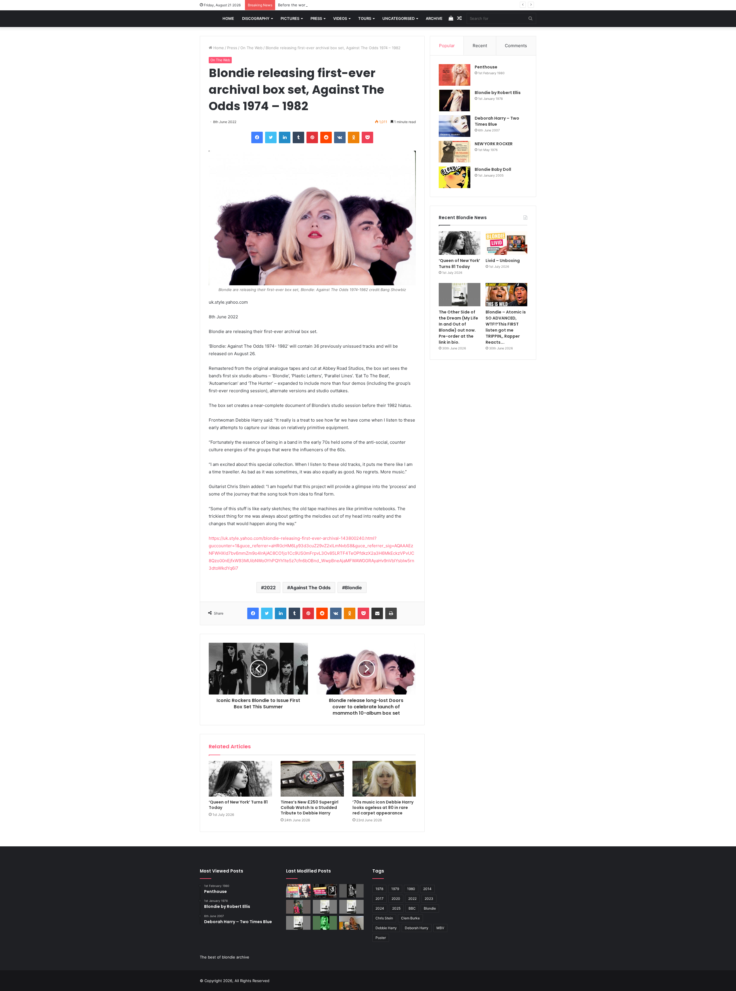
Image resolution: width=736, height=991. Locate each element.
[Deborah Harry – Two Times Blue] (454, 126)
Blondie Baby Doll (493, 169)
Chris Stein (384, 918)
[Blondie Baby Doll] (454, 177)
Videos (340, 18)
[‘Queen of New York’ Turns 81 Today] (240, 779)
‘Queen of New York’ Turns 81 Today (238, 804)
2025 (396, 908)
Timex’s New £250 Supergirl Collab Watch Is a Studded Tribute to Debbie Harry (309, 807)
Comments (516, 45)
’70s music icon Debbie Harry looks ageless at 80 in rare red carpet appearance (382, 807)
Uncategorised (398, 18)
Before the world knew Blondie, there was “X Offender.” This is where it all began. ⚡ (355, 5)
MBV (440, 928)
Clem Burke (410, 918)
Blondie (353, 587)
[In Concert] (325, 891)
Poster (380, 937)
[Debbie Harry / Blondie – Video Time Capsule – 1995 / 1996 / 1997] (298, 891)
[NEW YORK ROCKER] (454, 151)
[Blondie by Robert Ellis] (454, 100)
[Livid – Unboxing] (506, 243)
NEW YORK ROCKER (494, 144)
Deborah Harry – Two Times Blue (497, 121)
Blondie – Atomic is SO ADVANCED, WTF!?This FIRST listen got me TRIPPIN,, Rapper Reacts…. (506, 327)
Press (316, 18)
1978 (379, 889)
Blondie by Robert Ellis (498, 92)
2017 (379, 898)
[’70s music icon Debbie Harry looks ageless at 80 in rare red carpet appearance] (384, 779)
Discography (255, 18)
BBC (412, 908)
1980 (411, 889)
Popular (447, 45)
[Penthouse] (454, 75)
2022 (270, 587)
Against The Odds (310, 587)
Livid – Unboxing (503, 260)
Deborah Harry (416, 928)
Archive (434, 18)
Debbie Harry (386, 928)
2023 (429, 898)
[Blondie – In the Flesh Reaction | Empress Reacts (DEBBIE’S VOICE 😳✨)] (351, 923)
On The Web (251, 47)
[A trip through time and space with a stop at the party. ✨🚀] (351, 891)
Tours (364, 18)
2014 (427, 889)
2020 (396, 898)
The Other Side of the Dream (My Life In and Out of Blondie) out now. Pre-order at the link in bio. (458, 327)
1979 (395, 889)
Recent (480, 45)
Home (228, 18)
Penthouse (486, 67)
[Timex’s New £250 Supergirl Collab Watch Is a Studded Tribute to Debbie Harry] (312, 779)
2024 (379, 908)
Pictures (290, 18)
